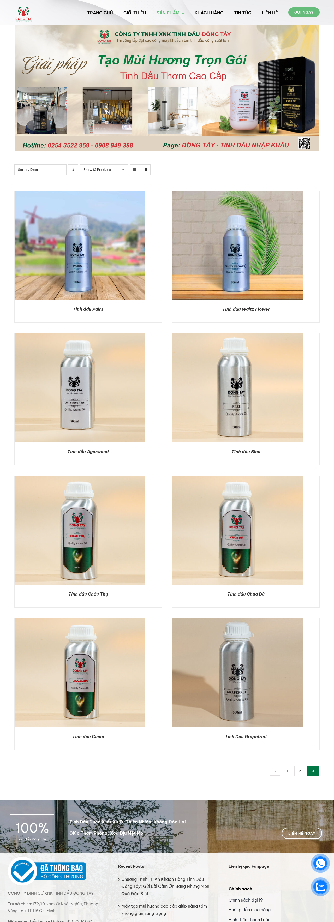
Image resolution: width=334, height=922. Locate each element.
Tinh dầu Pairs (88, 309)
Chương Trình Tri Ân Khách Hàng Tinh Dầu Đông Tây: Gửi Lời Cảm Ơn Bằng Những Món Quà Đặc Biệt (165, 886)
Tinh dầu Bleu (245, 451)
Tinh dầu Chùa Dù (246, 594)
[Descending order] (73, 169)
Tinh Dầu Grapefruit (246, 736)
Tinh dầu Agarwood (88, 451)
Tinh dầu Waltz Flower (246, 309)
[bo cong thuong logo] (47, 858)
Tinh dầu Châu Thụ (88, 594)
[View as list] (145, 170)
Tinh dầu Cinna (88, 736)
